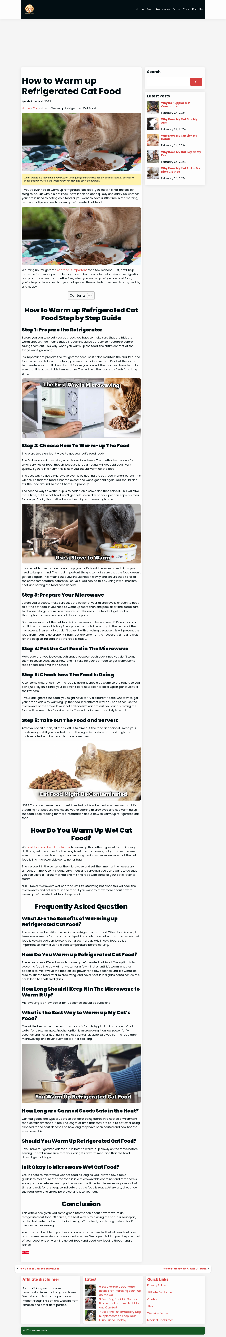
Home (26, 108)
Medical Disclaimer (160, 1320)
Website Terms (157, 1313)
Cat (35, 108)
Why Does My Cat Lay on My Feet (181, 153)
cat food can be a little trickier (49, 847)
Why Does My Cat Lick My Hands (179, 137)
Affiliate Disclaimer (160, 1292)
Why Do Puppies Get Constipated (175, 104)
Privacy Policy (156, 1285)
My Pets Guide (39, 1330)
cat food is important (71, 270)
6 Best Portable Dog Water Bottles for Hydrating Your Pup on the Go (120, 1291)
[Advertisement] (113, 42)
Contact (153, 1299)
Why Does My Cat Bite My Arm (179, 121)
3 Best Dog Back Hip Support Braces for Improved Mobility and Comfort (119, 1303)
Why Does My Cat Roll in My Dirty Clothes (180, 170)
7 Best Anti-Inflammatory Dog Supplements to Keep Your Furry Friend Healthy (120, 1316)
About (151, 1306)
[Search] (196, 82)
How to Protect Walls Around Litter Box (184, 1268)
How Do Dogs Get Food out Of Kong (39, 1268)
